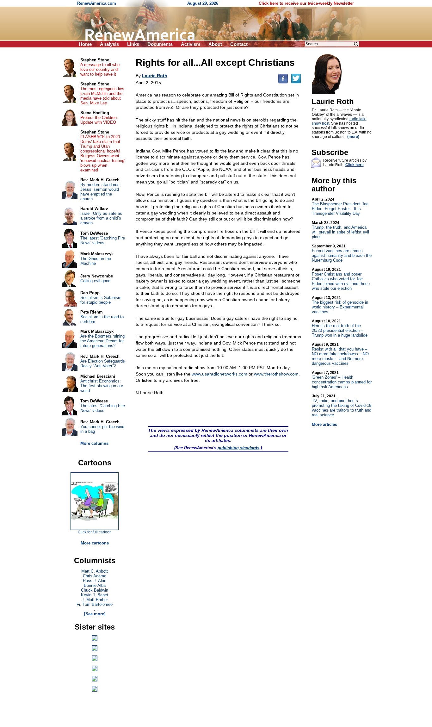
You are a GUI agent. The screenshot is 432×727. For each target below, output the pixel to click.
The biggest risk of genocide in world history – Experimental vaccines (340, 304)
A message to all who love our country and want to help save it (100, 69)
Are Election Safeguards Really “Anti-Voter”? (102, 363)
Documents (160, 44)
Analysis (109, 44)
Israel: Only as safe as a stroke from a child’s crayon (101, 218)
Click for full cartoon (95, 532)
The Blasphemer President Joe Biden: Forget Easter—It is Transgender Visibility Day (340, 206)
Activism (190, 44)
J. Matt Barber (95, 599)
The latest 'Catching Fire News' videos (102, 240)
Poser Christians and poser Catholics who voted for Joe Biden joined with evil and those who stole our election (341, 279)
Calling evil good (95, 280)
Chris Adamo (94, 576)
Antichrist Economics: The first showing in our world (101, 386)
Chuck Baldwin (94, 590)
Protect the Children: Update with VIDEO (99, 120)
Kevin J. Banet (94, 595)
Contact (239, 44)
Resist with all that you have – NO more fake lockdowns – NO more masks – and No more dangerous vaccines (340, 354)
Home (85, 44)
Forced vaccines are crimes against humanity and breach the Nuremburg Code (342, 253)
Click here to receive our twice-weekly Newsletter (306, 3)
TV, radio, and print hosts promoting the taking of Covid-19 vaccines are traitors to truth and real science (341, 405)
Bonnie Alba (95, 585)
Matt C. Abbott (94, 571)
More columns (94, 443)
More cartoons (95, 543)
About (215, 44)
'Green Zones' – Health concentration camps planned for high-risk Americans (342, 379)
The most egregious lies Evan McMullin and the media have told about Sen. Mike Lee (102, 95)
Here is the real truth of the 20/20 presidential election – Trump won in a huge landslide (339, 328)
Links (133, 44)
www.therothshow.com (276, 373)
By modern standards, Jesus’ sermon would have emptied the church (100, 191)
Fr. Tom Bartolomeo (95, 604)
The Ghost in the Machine (95, 261)
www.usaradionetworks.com (219, 373)
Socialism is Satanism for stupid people (100, 300)
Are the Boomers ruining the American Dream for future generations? (102, 341)
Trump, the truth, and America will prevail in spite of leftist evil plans (340, 230)
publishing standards (238, 447)
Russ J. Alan (94, 580)
